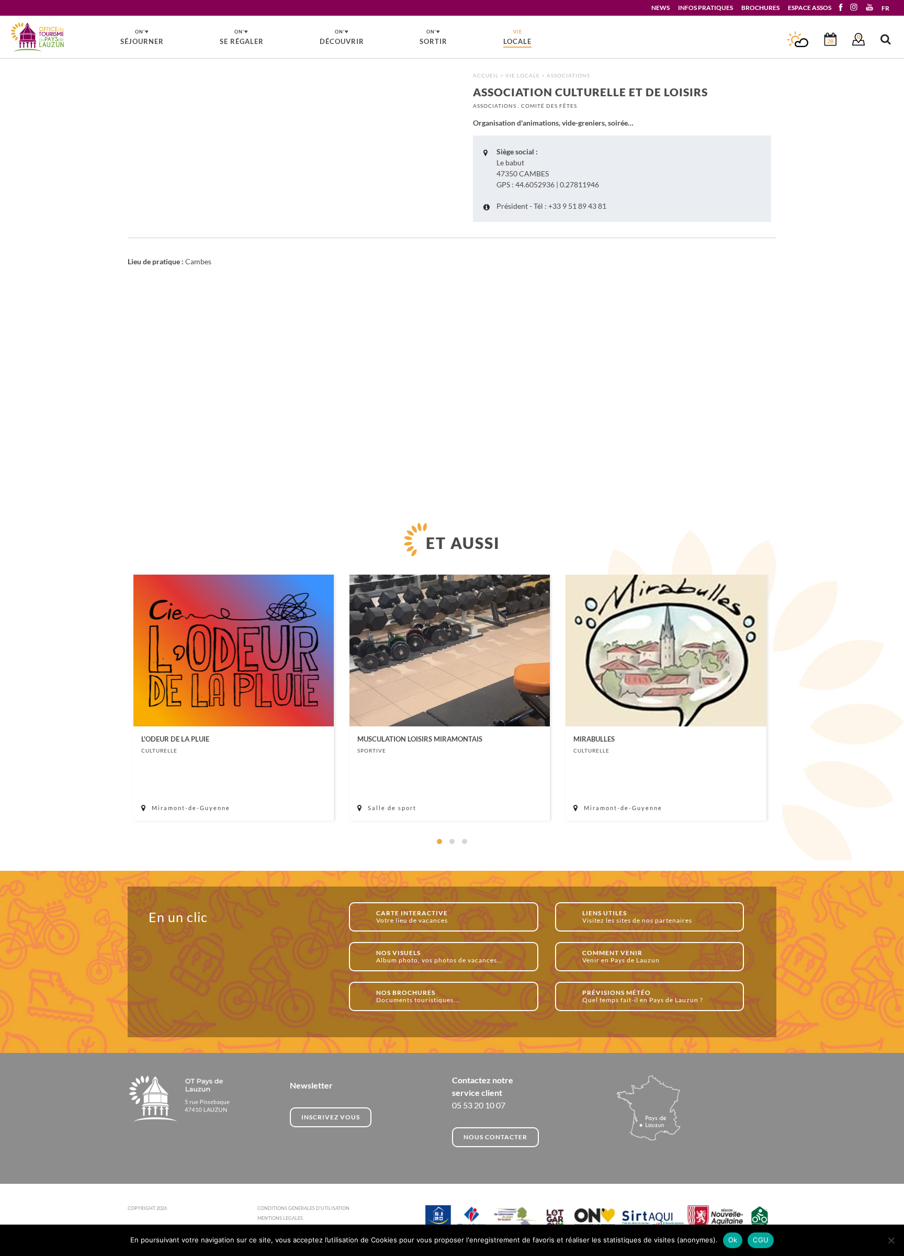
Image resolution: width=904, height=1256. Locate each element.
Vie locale (522, 75)
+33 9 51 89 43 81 (577, 205)
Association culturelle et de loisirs (37, 37)
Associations (568, 75)
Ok (733, 1240)
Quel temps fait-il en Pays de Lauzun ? (642, 996)
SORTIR (433, 37)
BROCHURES (760, 8)
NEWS (660, 8)
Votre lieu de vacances (412, 916)
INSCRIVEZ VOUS (330, 1117)
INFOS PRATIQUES (705, 8)
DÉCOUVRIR (342, 37)
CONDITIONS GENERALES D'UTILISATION (303, 1208)
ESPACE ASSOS (809, 8)
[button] (439, 841)
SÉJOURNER (142, 37)
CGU (761, 1240)
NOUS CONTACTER (495, 1137)
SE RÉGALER (242, 37)
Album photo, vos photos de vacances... (439, 956)
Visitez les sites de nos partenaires (637, 916)
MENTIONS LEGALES (280, 1218)
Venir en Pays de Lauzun (621, 956)
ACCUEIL (486, 75)
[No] (891, 1240)
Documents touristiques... (418, 996)
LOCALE (517, 37)
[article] (233, 698)
